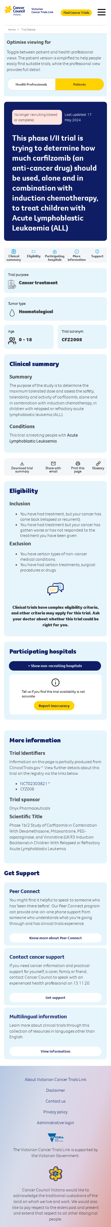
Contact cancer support (36, 956)
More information (77, 258)
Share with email (53, 470)
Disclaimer (55, 1090)
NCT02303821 (33, 783)
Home (11, 29)
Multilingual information (38, 1016)
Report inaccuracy (54, 705)
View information (55, 1051)
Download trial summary (22, 470)
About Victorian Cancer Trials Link (55, 1079)
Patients (79, 84)
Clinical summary (13, 258)
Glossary (98, 468)
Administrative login (55, 1122)
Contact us (55, 1101)
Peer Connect (24, 891)
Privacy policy (55, 1111)
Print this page (77, 470)
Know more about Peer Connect (55, 937)
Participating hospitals (54, 258)
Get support (55, 997)
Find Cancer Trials (76, 13)
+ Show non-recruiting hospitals (55, 665)
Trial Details (28, 29)
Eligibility (33, 256)
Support (97, 256)
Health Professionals (31, 84)
